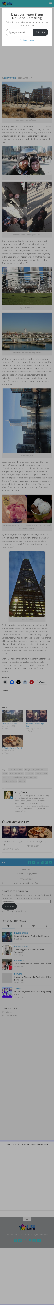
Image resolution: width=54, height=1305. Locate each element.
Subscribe (40, 32)
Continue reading (27, 40)
